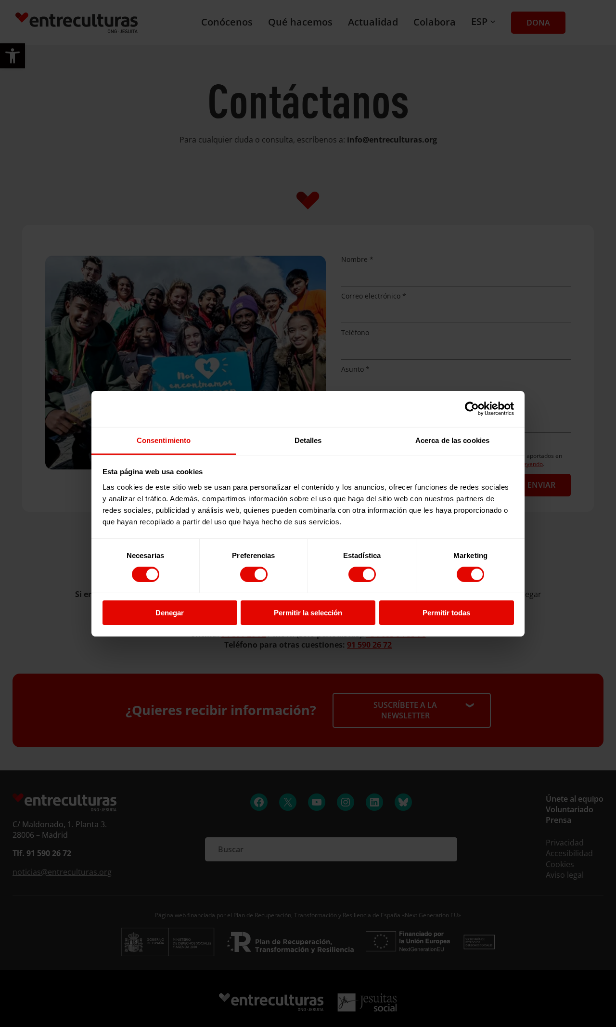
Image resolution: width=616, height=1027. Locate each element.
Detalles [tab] (308, 440)
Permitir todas (446, 613)
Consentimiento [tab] (164, 440)
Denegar (169, 613)
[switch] (254, 574)
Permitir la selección (308, 613)
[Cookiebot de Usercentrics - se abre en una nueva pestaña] (472, 409)
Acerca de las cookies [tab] (452, 440)
